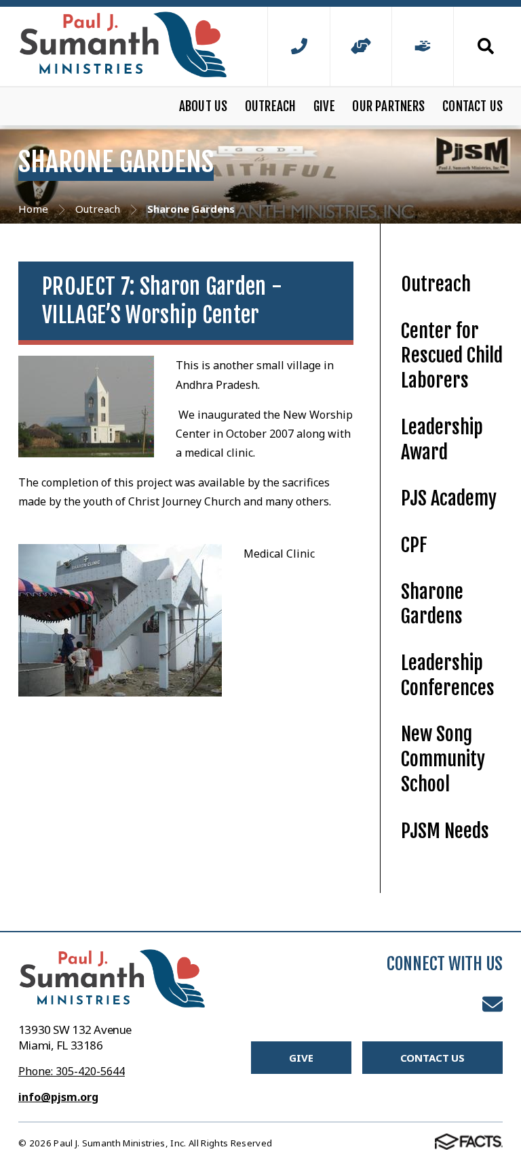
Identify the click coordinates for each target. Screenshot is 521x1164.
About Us (203, 106)
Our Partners (388, 106)
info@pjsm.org (58, 1096)
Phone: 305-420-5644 (71, 1071)
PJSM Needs (445, 831)
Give (324, 106)
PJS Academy (449, 498)
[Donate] (422, 46)
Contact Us (472, 106)
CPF (414, 545)
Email (492, 1004)
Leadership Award (442, 439)
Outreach (270, 106)
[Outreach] (360, 46)
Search (478, 46)
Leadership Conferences (448, 675)
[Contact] (298, 46)
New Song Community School (443, 758)
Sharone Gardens (432, 604)
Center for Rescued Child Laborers (452, 355)
